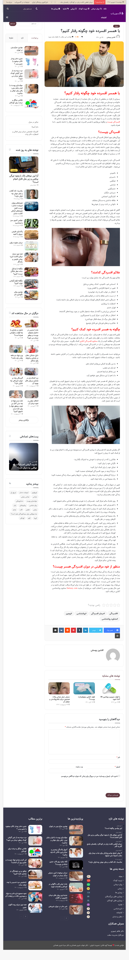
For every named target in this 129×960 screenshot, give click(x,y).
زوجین (68, 613)
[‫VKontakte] (61, 630)
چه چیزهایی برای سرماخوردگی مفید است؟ (24, 514)
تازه (22, 37)
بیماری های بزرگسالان (113, 896)
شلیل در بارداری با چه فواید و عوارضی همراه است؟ (16, 333)
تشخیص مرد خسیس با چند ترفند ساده (16, 883)
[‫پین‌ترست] (73, 630)
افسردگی (113, 613)
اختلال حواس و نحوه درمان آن (33, 402)
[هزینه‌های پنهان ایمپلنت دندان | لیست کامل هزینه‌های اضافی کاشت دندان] (31, 206)
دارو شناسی (118, 908)
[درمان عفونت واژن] (31, 246)
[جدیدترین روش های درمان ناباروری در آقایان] (76, 898)
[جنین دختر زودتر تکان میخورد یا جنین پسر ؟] (31, 62)
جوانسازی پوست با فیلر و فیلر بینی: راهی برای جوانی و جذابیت (16, 89)
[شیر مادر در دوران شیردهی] (76, 909)
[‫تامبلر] (79, 630)
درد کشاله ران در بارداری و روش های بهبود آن (31, 381)
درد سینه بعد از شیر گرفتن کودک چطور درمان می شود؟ (16, 74)
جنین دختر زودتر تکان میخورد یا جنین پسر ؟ (17, 61)
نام (118, 757)
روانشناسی (81, 613)
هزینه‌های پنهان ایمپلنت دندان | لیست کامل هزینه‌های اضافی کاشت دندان (17, 208)
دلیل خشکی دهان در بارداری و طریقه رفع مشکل (31, 358)
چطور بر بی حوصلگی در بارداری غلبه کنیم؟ (18, 872)
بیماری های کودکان (114, 900)
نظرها (11, 37)
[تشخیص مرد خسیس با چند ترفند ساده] (35, 885)
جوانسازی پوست (32, 501)
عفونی (28, 509)
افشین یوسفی (111, 37)
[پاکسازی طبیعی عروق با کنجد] (31, 235)
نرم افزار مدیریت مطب (115, 934)
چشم (14, 509)
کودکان (22, 518)
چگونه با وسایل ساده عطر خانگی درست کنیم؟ (17, 271)
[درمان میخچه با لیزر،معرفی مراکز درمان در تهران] (76, 876)
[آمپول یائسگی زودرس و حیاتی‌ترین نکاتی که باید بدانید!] (76, 853)
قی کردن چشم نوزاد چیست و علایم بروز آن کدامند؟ (16, 861)
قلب (21, 509)
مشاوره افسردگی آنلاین (88, 341)
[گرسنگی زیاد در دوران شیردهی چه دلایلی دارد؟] (16, 372)
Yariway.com (72, 588)
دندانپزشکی (19, 501)
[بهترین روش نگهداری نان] (31, 295)
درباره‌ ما (9, 2)
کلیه (29, 518)
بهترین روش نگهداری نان (18, 293)
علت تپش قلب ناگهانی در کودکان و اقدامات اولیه (58, 885)
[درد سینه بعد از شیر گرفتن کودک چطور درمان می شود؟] (31, 74)
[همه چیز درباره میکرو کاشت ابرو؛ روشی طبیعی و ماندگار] (31, 257)
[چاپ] (117, 635)
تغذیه (65, 8)
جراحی (35, 497)
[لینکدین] (85, 630)
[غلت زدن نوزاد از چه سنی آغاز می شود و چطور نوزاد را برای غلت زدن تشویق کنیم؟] (16, 394)
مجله (116, 26)
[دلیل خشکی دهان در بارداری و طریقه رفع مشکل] (31, 349)
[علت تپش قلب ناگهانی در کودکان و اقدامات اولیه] (76, 887)
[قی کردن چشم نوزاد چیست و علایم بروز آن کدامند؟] (35, 863)
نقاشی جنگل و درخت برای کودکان (16, 101)
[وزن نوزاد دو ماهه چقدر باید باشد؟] (16, 349)
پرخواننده (34, 37)
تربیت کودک (83, 8)
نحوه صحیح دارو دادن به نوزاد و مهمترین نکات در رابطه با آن (15, 894)
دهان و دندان (117, 916)
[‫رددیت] (67, 630)
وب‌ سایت (79, 766)
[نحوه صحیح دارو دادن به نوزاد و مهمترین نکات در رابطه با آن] (35, 897)
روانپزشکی (23, 505)
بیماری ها (54, 8)
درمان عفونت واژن (16, 242)
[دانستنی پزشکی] (117, 13)
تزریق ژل (13, 492)
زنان (15, 505)
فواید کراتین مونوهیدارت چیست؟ (86, 698)
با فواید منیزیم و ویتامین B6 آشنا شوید (110, 698)
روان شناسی (33, 505)
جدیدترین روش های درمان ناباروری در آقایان (58, 896)
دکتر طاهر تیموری (117, 931)
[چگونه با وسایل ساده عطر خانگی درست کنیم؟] (31, 272)
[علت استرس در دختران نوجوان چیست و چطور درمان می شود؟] (31, 324)
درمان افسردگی (97, 613)
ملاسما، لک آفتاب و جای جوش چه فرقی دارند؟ (16, 193)
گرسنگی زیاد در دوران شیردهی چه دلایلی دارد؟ (16, 381)
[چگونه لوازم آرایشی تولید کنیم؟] (31, 284)
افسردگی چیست (113, 121)
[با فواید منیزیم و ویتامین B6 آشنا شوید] (109, 688)
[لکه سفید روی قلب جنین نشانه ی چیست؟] (76, 865)
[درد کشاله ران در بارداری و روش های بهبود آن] (31, 372)
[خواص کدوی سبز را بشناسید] (31, 223)
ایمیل (117, 766)
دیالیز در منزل (33, 122)
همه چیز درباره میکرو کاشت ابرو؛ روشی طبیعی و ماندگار (16, 257)
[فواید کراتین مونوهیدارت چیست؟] (84, 688)
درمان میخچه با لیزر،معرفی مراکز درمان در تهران (57, 874)
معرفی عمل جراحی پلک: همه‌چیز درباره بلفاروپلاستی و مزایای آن (59, 699)
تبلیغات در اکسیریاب (22, 2)
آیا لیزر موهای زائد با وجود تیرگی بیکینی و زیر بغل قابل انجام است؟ (23, 179)
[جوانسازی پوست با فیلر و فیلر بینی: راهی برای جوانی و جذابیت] (31, 88)
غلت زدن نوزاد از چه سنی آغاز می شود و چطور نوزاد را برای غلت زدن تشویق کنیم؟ (16, 406)
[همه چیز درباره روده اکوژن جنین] (35, 908)
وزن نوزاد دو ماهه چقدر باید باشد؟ (17, 356)
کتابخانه (104, 17)
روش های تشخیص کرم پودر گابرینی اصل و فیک (24, 466)
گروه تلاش (104, 945)
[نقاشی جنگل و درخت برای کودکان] (31, 103)
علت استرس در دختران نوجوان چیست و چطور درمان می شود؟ (32, 334)
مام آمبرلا (35, 126)
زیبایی (73, 8)
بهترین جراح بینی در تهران (17, 48)
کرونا (35, 518)
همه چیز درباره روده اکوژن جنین (17, 906)
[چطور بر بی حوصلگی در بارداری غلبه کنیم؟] (35, 874)
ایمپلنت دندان (24, 492)
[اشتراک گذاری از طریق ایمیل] (55, 630)
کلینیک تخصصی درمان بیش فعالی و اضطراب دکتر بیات (25, 133)
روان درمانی (95, 8)
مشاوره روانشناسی (109, 619)
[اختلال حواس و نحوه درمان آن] (31, 394)
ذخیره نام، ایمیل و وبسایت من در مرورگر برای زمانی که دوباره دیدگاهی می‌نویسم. (89, 776)
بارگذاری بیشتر (24, 420)
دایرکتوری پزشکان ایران (40, 2)
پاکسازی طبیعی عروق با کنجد (17, 233)
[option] (23, 457)
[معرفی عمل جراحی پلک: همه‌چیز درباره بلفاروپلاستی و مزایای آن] (59, 688)
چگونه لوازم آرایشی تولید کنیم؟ (16, 282)
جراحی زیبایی (25, 497)
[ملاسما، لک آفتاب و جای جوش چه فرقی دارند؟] (31, 194)
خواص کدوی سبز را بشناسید (16, 221)
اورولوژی (34, 492)
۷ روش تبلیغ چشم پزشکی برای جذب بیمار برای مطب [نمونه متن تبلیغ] (69, 2)
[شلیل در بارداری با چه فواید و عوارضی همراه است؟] (16, 324)
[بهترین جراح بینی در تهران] (31, 50)
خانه (105, 8)
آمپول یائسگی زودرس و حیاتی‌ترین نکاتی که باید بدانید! (58, 852)
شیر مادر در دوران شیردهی (58, 906)
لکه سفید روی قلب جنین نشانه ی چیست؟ (58, 863)
